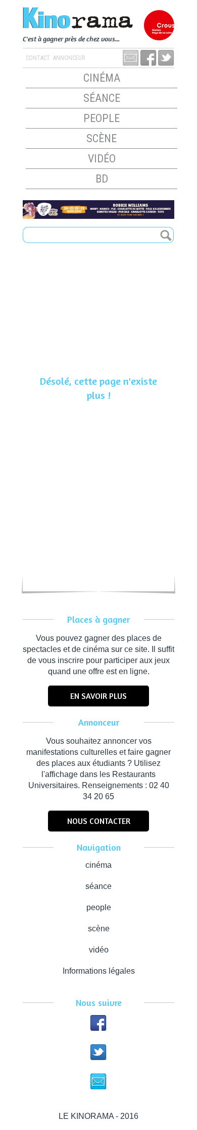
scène (101, 138)
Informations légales (99, 971)
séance (101, 98)
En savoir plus (98, 696)
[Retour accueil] (98, 18)
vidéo (102, 158)
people (101, 118)
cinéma (101, 78)
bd (101, 178)
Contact (38, 58)
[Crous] (159, 25)
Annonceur (68, 58)
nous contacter (98, 821)
